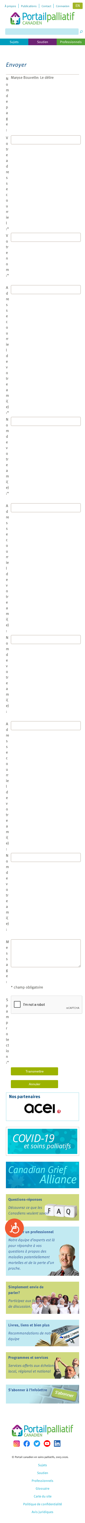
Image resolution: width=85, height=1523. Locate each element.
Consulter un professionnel (31, 1232)
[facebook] (26, 1443)
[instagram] (16, 1443)
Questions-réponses (25, 1199)
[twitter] (37, 1443)
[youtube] (47, 1443)
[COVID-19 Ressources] (42, 1141)
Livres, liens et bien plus (29, 1325)
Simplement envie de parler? (25, 1289)
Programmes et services (28, 1357)
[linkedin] (57, 1443)
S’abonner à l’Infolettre (27, 1390)
